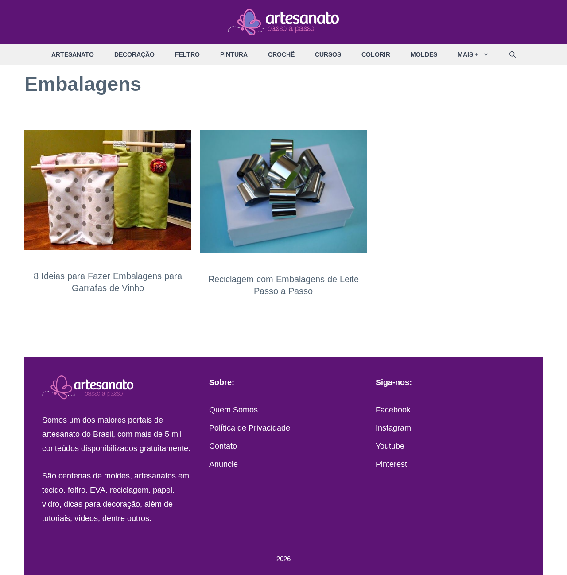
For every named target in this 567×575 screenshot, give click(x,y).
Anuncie (223, 464)
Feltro (187, 54)
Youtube (390, 446)
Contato (223, 446)
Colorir (375, 54)
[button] (488, 54)
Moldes (424, 54)
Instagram (393, 427)
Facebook (393, 409)
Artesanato (72, 54)
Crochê (281, 54)
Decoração (134, 54)
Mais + (468, 54)
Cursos (328, 54)
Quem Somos (233, 409)
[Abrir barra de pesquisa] (512, 54)
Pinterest (391, 464)
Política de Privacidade (249, 427)
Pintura (234, 54)
